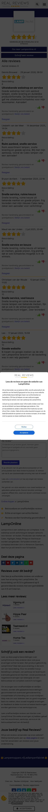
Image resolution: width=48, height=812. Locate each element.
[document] (24, 406)
